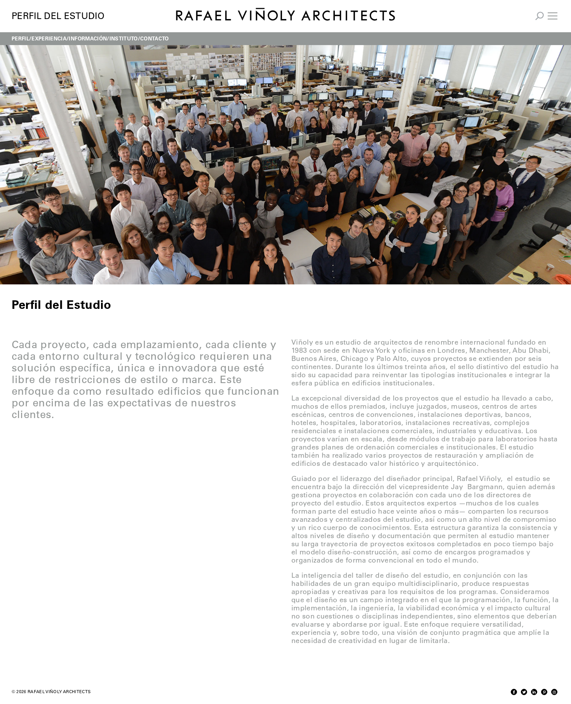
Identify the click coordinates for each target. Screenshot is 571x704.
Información (88, 38)
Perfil (20, 38)
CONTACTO (154, 38)
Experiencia (48, 38)
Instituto (124, 38)
